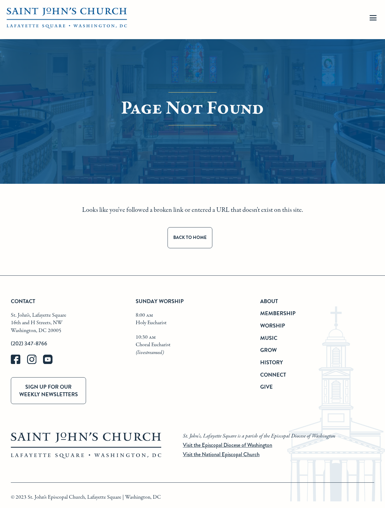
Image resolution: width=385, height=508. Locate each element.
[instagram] (35, 362)
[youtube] (50, 362)
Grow (268, 350)
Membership (278, 313)
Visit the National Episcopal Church (221, 454)
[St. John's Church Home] (67, 20)
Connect (273, 375)
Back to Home (190, 237)
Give (266, 387)
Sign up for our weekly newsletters (48, 390)
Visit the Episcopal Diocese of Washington (227, 445)
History (271, 362)
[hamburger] (373, 19)
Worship (272, 325)
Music (268, 338)
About (269, 301)
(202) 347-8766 (29, 343)
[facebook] (19, 362)
